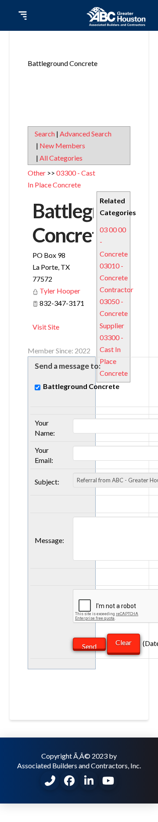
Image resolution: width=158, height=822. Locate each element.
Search (45, 133)
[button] (21, 15)
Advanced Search (85, 133)
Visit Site (45, 327)
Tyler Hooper (60, 290)
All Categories (61, 158)
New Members (62, 145)
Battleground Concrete (87, 222)
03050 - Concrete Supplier (114, 313)
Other (37, 173)
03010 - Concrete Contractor (116, 277)
